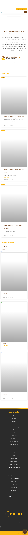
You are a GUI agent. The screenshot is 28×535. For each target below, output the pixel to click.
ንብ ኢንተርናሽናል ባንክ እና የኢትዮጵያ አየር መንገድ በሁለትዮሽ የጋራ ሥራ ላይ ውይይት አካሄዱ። (14, 117)
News (22, 33)
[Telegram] (17, 505)
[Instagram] (20, 505)
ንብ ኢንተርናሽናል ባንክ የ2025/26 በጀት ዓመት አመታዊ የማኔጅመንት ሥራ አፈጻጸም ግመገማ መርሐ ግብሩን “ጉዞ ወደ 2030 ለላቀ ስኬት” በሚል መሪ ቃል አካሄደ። (14, 226)
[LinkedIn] (14, 505)
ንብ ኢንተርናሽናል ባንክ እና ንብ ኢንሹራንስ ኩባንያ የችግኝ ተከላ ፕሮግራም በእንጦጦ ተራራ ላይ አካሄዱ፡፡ (13, 171)
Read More (6, 122)
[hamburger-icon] (25, 12)
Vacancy (5, 293)
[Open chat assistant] (25, 532)
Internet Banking (21, 9)
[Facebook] (8, 505)
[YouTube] (11, 505)
